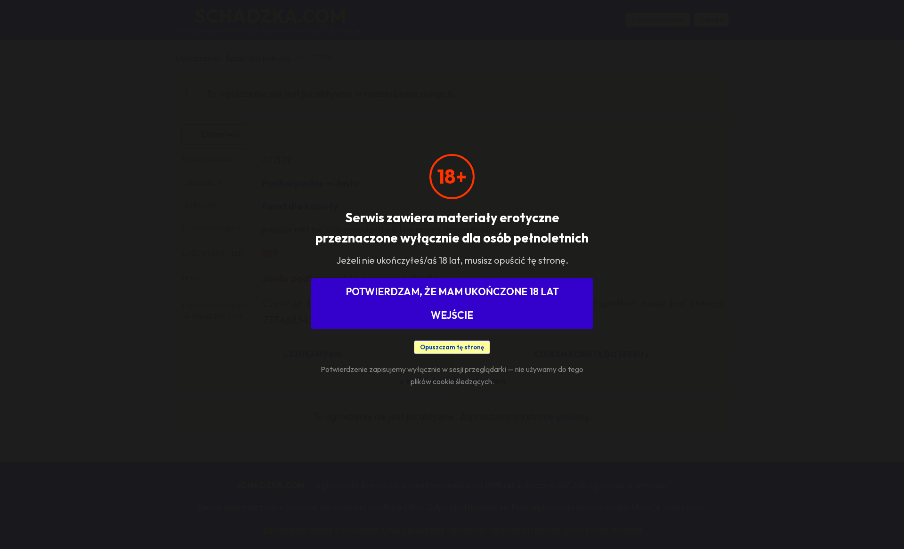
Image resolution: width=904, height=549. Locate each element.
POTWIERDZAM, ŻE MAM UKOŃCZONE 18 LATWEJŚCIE (452, 303)
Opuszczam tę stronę (452, 347)
